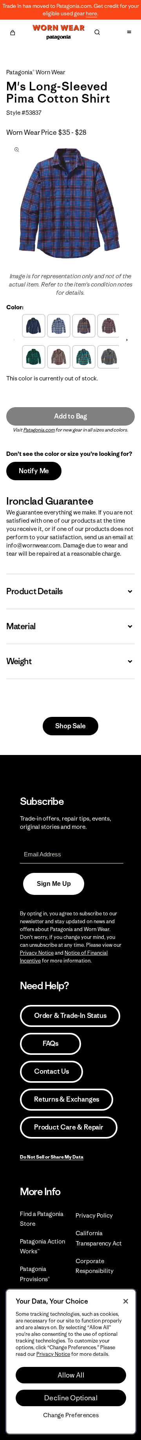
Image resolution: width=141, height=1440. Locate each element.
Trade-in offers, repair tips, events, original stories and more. (65, 822)
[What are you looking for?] (97, 32)
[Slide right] (127, 340)
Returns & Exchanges (66, 1099)
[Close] (125, 1301)
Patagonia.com (39, 430)
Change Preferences (71, 1415)
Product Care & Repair (68, 1127)
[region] (71, 1361)
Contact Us (51, 1071)
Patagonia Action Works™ (42, 1246)
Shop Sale (70, 726)
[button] (12, 31)
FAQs (50, 1043)
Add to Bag (70, 416)
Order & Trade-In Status (70, 1015)
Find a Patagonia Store (41, 1218)
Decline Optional (71, 1398)
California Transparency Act (99, 1238)
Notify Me (34, 471)
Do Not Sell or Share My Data (51, 1157)
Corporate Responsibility (95, 1266)
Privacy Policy (94, 1215)
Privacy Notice (37, 953)
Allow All (71, 1375)
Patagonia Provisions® (35, 1273)
